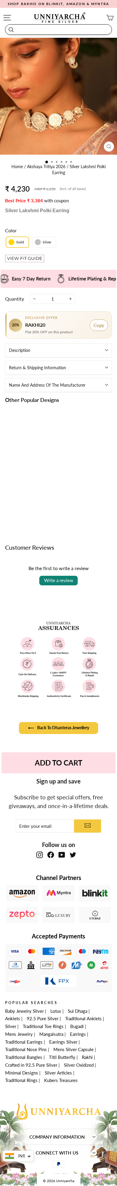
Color (11, 230)
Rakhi (87, 1057)
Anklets (12, 1018)
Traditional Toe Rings (43, 1026)
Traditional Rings (21, 1080)
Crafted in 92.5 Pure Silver (31, 1065)
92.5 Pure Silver (42, 1018)
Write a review (58, 580)
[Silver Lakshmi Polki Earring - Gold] (26, 493)
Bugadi (77, 1026)
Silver (10, 1026)
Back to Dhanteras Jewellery (62, 727)
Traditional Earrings (24, 1042)
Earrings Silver (63, 1042)
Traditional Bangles (23, 1057)
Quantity (14, 299)
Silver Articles (58, 1072)
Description (19, 350)
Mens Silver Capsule (73, 1049)
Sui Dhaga (77, 1011)
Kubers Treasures (61, 1080)
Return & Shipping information (37, 367)
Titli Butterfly (62, 1057)
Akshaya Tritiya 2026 (47, 166)
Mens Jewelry (19, 1034)
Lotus (55, 1011)
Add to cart (30, 507)
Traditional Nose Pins (26, 1049)
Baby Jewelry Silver (24, 1011)
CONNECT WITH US (57, 1152)
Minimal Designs (21, 1072)
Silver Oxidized (79, 1065)
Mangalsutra (51, 1034)
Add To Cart (58, 762)
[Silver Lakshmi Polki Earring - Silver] (33, 493)
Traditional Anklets (83, 1018)
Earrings (78, 1034)
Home (17, 166)
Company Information (57, 1137)
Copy (99, 325)
